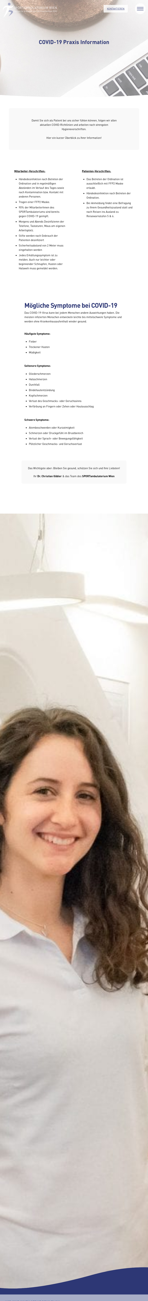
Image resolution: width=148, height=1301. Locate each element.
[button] (140, 8)
